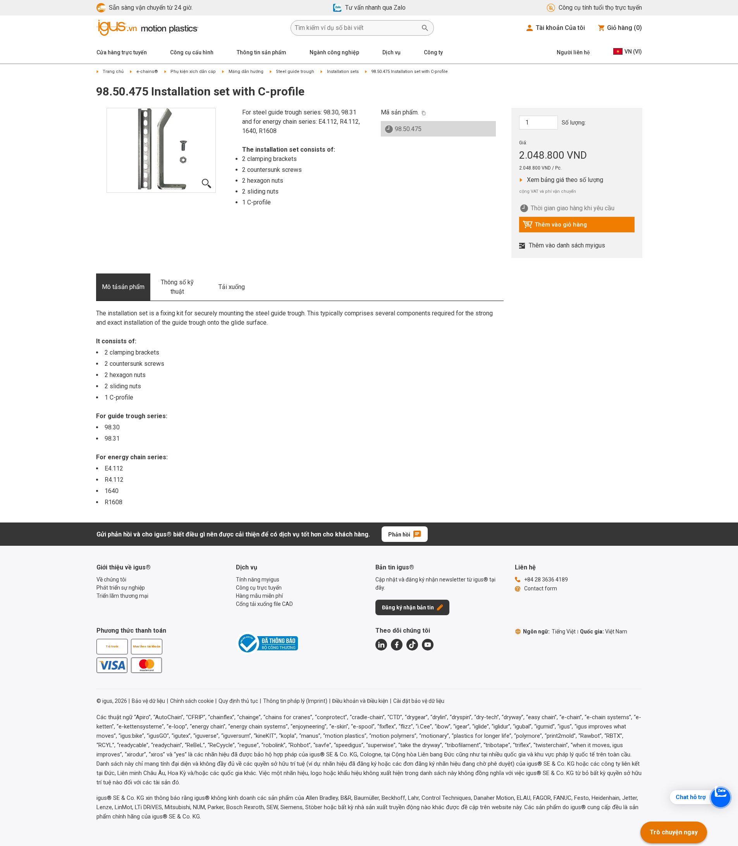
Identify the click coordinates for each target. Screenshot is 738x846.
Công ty (433, 52)
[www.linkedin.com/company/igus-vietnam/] (381, 645)
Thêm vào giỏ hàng (555, 226)
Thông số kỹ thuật (177, 287)
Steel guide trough (295, 71)
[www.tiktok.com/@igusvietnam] (412, 645)
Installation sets (343, 71)
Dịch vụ (391, 52)
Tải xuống (231, 287)
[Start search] (425, 28)
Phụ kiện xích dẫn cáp (193, 71)
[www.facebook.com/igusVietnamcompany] (397, 645)
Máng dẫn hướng (246, 71)
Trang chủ (113, 71)
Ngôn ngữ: (549, 631)
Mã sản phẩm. (400, 112)
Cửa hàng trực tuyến (121, 52)
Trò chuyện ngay (674, 832)
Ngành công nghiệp (334, 52)
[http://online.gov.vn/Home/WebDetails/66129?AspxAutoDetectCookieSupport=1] (267, 643)
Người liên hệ (573, 52)
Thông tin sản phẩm (261, 52)
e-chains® (147, 71)
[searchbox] (356, 28)
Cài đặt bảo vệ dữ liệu (418, 701)
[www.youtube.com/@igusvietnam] (428, 645)
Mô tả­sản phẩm (123, 287)
